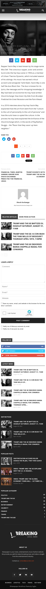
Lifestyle (16, 583)
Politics (4, 239)
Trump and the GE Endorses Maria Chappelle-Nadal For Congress (27, 247)
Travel (3, 514)
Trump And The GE (8, 498)
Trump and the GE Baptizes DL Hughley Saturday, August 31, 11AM (28, 226)
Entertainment (7, 505)
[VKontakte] (26, 575)
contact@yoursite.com (27, 561)
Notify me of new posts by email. (13, 329)
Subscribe (40, 355)
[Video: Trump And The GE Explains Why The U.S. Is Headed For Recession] (6, 471)
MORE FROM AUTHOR (27, 217)
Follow (40, 351)
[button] (43, 10)
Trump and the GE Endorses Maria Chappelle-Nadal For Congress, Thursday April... (27, 402)
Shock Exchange (23, 202)
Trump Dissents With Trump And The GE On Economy (35, 174)
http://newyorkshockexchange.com (23, 205)
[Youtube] (32, 575)
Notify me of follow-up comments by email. (16, 326)
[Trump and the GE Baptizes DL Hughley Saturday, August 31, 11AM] (6, 226)
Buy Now (38, 583)
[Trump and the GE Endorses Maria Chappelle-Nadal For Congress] (6, 246)
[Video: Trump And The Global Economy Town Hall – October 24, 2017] (6, 481)
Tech (24, 583)
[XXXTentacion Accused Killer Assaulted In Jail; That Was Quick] (6, 461)
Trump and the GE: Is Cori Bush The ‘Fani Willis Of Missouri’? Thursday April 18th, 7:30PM (29, 236)
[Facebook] (14, 575)
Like (42, 346)
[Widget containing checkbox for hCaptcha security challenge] (17, 313)
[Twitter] (20, 575)
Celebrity (5, 228)
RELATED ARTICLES (9, 217)
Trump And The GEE (8, 518)
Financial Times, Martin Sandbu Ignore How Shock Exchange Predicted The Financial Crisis (11, 176)
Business (4, 249)
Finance (4, 511)
